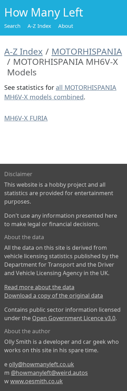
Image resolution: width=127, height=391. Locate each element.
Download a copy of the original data (53, 295)
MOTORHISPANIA (87, 51)
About (65, 25)
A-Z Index (39, 25)
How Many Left (43, 12)
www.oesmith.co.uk (36, 381)
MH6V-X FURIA (26, 118)
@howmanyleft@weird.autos (49, 373)
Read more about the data (39, 287)
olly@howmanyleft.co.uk (41, 364)
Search (12, 25)
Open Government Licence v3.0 (73, 318)
